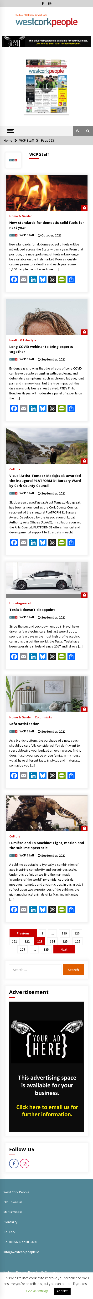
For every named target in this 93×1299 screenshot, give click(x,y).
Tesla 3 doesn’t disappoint (32, 609)
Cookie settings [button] (37, 1291)
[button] (78, 131)
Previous (23, 933)
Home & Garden (20, 216)
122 (27, 941)
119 (64, 933)
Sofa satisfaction (24, 723)
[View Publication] (46, 86)
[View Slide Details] (46, 41)
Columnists (43, 717)
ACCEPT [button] (62, 1291)
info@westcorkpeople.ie (21, 1252)
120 (76, 933)
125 (64, 941)
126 (77, 941)
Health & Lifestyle (22, 340)
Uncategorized (20, 603)
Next (64, 949)
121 (14, 941)
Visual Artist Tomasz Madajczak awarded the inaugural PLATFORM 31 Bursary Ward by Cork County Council (45, 480)
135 (46, 949)
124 (52, 941)
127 (22, 949)
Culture (14, 469)
